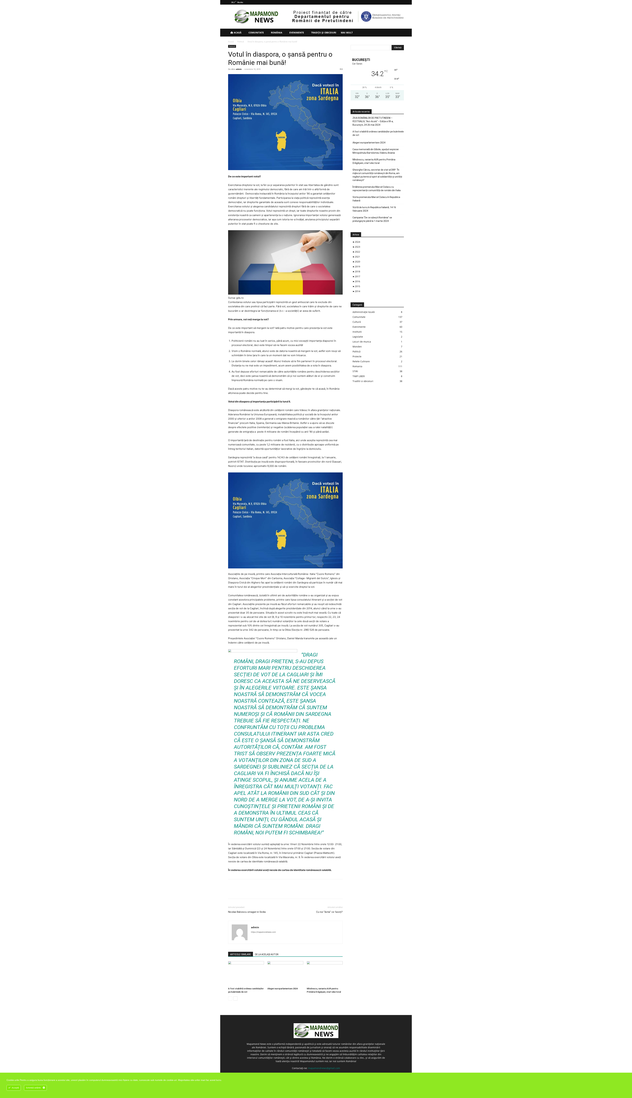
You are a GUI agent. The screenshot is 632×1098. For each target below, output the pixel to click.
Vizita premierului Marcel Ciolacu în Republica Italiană (376, 199)
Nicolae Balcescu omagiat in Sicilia (247, 911)
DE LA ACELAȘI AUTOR (266, 954)
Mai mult (347, 32)
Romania (357, 366)
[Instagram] (390, 2)
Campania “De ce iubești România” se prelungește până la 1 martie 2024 (372, 219)
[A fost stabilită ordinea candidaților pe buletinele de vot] (246, 973)
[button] (400, 32)
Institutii (357, 331)
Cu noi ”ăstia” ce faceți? (329, 911)
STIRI (355, 371)
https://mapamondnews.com (263, 932)
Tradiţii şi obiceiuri (323, 32)
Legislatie (358, 336)
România (276, 32)
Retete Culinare (361, 361)
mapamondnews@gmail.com (324, 1068)
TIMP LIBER (359, 376)
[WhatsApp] (254, 892)
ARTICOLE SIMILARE (240, 954)
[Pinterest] (246, 892)
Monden (357, 346)
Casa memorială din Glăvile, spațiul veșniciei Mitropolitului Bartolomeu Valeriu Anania (376, 151)
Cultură (357, 321)
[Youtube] (401, 2)
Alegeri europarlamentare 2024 (282, 988)
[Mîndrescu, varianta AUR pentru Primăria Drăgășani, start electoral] (325, 973)
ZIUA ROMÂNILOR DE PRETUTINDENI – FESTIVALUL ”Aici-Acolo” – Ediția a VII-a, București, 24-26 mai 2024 (373, 121)
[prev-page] (230, 998)
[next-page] (235, 998)
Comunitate (256, 32)
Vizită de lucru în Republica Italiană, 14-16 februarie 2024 (374, 209)
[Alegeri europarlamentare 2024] (285, 973)
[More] (261, 892)
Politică (240, 41)
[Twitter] (396, 2)
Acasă (237, 32)
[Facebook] (385, 2)
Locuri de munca (362, 341)
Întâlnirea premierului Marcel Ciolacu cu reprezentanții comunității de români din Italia (377, 189)
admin (239, 69)
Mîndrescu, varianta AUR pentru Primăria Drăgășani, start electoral (374, 161)
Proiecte (357, 356)
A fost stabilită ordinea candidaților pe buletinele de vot (378, 133)
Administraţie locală (364, 312)
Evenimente (296, 32)
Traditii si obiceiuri (363, 381)
